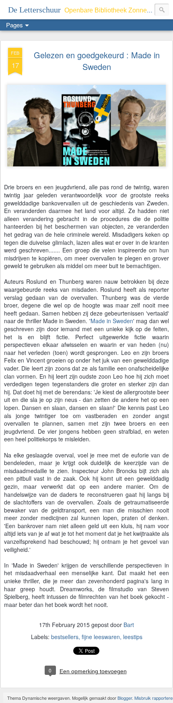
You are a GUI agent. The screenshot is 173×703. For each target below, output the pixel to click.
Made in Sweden (112, 321)
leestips (132, 637)
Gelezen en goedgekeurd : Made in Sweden (97, 60)
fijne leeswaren (101, 637)
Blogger (124, 698)
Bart (129, 625)
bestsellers (64, 637)
